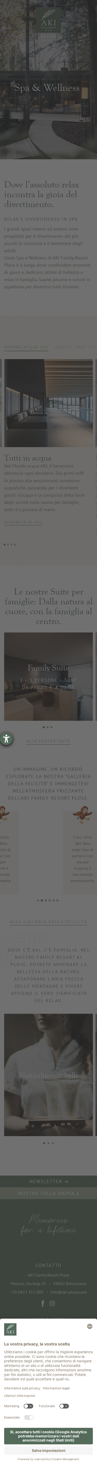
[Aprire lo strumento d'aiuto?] (6, 739)
